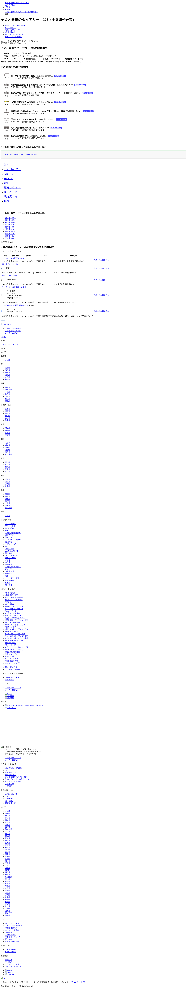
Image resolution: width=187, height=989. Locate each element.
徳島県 (7, 486)
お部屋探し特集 (11, 794)
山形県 (7, 377)
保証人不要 (9, 535)
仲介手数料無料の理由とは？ (16, 777)
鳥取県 (7, 469)
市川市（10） (10, 220)
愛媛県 (7, 479)
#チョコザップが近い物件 (15, 25)
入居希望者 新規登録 (13, 328)
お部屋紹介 (9, 801)
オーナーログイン (12, 333)
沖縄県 (7, 516)
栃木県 (7, 399)
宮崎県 (7, 505)
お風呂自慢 (9, 571)
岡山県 (7, 462)
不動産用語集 (10, 935)
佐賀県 (7, 496)
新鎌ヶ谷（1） (12, 187)
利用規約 (8, 962)
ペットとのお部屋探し (14, 781)
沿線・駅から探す (12, 667)
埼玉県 (7, 394)
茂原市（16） (10, 231)
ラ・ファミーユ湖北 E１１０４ (14, 287)
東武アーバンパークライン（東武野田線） (21, 154)
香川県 (7, 482)
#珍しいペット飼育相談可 (15, 597)
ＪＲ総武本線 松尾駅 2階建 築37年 (15, 305)
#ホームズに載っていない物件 (17, 636)
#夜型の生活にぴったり (14, 649)
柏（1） (8, 178)
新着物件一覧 (10, 803)
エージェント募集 (12, 930)
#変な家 (8, 602)
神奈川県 (8, 390)
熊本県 (7, 501)
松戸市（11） (10, 227)
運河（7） (10, 164)
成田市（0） (10, 234)
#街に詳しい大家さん (13, 615)
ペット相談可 (10, 524)
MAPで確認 (60, 76)
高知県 (7, 484)
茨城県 (7, 396)
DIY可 (7, 583)
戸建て (7, 560)
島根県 (7, 467)
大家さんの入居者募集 (14, 926)
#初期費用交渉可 (11, 595)
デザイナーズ (10, 544)
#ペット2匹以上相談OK (14, 34)
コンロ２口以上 (11, 555)
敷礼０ (7, 530)
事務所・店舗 (10, 558)
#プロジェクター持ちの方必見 (17, 647)
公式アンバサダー (12, 941)
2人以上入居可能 (11, 551)
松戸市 (7, 9)
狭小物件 (8, 585)
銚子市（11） (10, 218)
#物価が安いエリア (12, 631)
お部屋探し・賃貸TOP (13, 768)
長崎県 (7, 499)
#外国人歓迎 (10, 32)
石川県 (7, 413)
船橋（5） (10, 201)
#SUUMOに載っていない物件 (16, 638)
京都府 (7, 447)
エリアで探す (10, 5)
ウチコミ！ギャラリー (14, 937)
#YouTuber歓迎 (10, 643)
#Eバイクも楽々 (11, 645)
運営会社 (8, 960)
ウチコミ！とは (11, 770)
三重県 (7, 435)
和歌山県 (8, 454)
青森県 (7, 368)
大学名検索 (9, 799)
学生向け (8, 553)
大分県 (7, 503)
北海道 (7, 360)
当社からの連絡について (14, 966)
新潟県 (7, 416)
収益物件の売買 (11, 928)
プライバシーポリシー (14, 964)
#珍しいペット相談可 (13, 37)
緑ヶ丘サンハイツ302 (10, 264)
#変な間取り (10, 604)
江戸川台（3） (12, 169)
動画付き (8, 564)
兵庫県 (7, 445)
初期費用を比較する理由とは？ (17, 779)
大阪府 (7, 443)
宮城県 (7, 375)
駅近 (7, 546)
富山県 (7, 418)
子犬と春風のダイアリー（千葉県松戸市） (21, 12)
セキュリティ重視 (12, 578)
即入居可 (8, 569)
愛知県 (7, 428)
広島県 (7, 465)
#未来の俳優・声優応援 (14, 609)
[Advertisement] (93, 727)
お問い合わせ (10, 952)
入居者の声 (9, 784)
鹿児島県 (8, 508)
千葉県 (7, 7)
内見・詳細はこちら (101, 260)
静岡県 (7, 430)
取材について (10, 775)
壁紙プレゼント (11, 537)
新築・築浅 (9, 528)
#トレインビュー (11, 659)
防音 (7, 576)
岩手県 (7, 370)
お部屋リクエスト (12, 677)
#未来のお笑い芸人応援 (14, 606)
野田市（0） (10, 229)
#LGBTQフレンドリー (13, 30)
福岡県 (7, 494)
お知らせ (8, 932)
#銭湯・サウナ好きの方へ (15, 618)
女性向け (8, 542)
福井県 (7, 420)
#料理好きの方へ (11, 627)
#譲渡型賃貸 (10, 656)
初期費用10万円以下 (13, 567)
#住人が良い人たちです (14, 640)
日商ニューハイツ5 (9, 275)
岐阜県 (7, 433)
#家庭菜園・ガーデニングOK (16, 620)
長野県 (7, 411)
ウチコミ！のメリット (9, 344)
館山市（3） (10, 225)
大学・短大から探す (13, 669)
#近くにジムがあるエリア (15, 625)
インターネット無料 (13, 540)
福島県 (7, 379)
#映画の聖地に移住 (12, 652)
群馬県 (7, 401)
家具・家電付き (11, 580)
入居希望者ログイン (13, 331)
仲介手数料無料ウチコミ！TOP (17, 3)
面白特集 (8, 939)
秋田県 (7, 372)
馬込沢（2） (11, 196)
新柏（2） (10, 183)
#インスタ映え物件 (12, 622)
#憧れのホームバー (12, 654)
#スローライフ (10, 28)
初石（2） (10, 173)
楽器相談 (8, 574)
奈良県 (7, 452)
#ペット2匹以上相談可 (14, 600)
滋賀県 (7, 450)
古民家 (7, 562)
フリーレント (10, 526)
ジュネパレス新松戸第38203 (13, 258)
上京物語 (8, 786)
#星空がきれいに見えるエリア (17, 629)
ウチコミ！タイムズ (13, 923)
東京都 (7, 387)
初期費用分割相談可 (13, 533)
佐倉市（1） (10, 236)
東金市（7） (10, 238)
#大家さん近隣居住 (12, 613)
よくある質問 (10, 949)
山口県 (7, 471)
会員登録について (12, 772)
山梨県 (7, 409)
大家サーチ (9, 680)
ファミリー (9, 549)
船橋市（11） (10, 222)
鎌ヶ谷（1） (11, 192)
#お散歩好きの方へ (12, 661)
